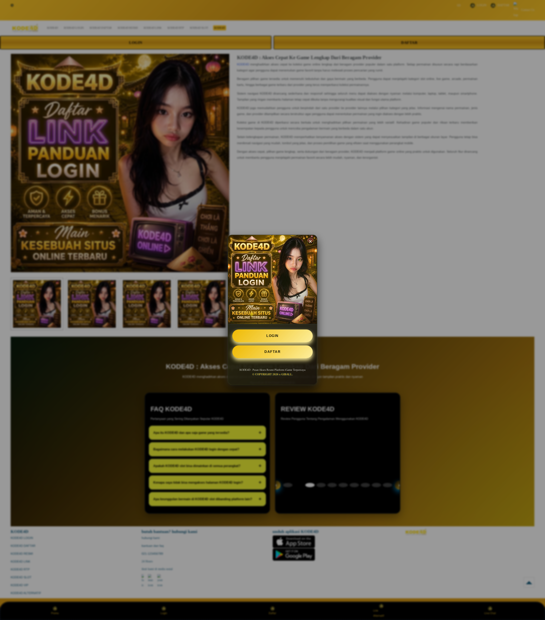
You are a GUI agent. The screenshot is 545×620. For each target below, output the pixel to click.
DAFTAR (272, 352)
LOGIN (272, 336)
